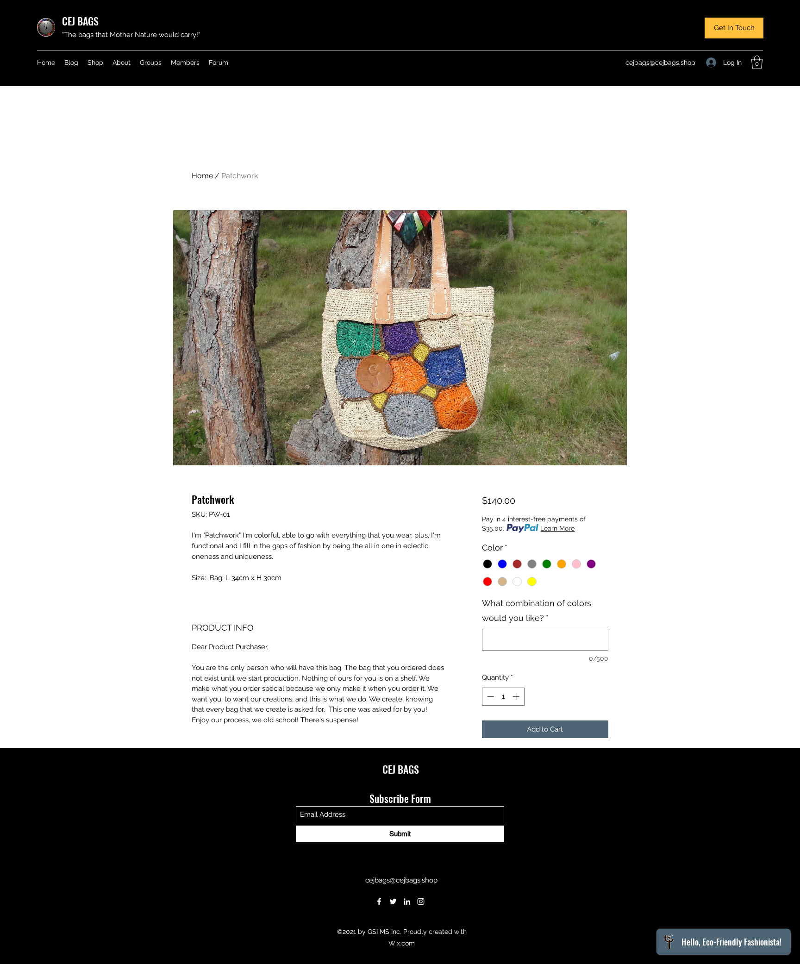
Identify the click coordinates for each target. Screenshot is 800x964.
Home (202, 175)
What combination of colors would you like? (536, 610)
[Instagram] (420, 901)
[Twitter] (393, 901)
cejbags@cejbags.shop (660, 62)
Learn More (557, 528)
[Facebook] (379, 901)
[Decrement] (489, 696)
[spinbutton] (503, 696)
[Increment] (517, 696)
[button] (734, 28)
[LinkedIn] (407, 901)
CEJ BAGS (80, 20)
